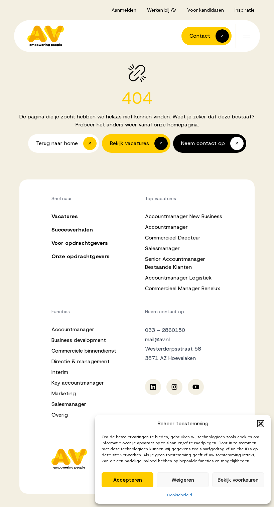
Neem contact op (164, 312)
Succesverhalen (72, 229)
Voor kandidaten (205, 10)
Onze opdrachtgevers (80, 256)
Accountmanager (166, 226)
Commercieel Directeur (172, 237)
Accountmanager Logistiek (178, 277)
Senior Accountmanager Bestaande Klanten (175, 263)
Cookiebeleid (179, 495)
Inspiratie (245, 10)
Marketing (63, 393)
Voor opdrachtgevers (79, 242)
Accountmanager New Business (183, 216)
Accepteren (127, 480)
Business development (78, 340)
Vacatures (64, 216)
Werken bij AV (161, 10)
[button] (260, 423)
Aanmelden (124, 10)
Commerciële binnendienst (83, 350)
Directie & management (80, 361)
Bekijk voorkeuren (238, 480)
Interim (59, 372)
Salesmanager (162, 248)
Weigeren (182, 480)
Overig (59, 414)
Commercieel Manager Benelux (182, 288)
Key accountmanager (77, 382)
